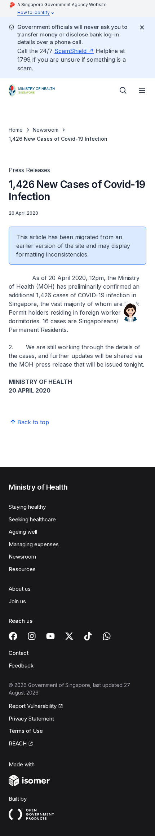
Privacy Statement (31, 718)
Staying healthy (27, 506)
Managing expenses (34, 544)
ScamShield (70, 50)
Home (16, 130)
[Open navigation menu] (142, 90)
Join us (17, 601)
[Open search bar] (123, 90)
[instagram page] (31, 636)
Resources (22, 569)
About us (20, 588)
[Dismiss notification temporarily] (142, 27)
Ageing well (23, 531)
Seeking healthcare (32, 519)
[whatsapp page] (106, 636)
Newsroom (45, 130)
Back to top (33, 422)
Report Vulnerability (33, 705)
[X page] (69, 636)
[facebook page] (13, 636)
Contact (18, 652)
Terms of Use (26, 730)
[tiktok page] (88, 636)
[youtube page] (50, 636)
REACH (18, 743)
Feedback (21, 665)
